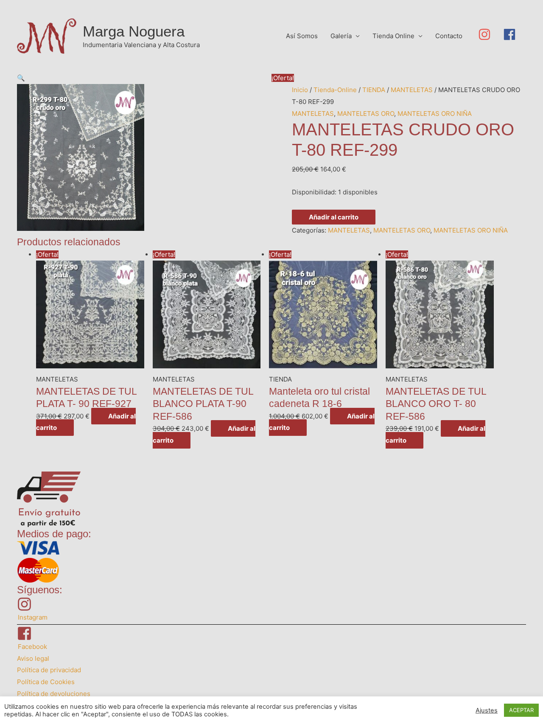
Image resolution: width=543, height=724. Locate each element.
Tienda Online (393, 36)
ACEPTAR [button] (521, 710)
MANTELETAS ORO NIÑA (434, 113)
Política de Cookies (46, 682)
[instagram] (490, 34)
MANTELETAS (412, 90)
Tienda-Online (335, 90)
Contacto (448, 36)
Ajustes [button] (487, 710)
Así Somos (302, 36)
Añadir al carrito (333, 217)
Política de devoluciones (53, 694)
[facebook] (511, 34)
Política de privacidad (49, 670)
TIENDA (373, 90)
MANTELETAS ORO (365, 113)
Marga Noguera (134, 31)
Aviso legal (33, 658)
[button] (21, 78)
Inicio (300, 90)
